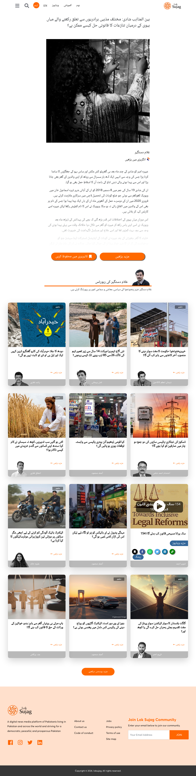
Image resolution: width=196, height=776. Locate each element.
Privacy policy (114, 727)
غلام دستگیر (142, 152)
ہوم (78, 5)
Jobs (108, 721)
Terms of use (113, 732)
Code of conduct (83, 732)
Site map (111, 738)
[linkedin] (164, 551)
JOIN (179, 734)
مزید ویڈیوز (178, 543)
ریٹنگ (138, 557)
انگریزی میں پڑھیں (135, 159)
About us (79, 721)
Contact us (80, 727)
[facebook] (142, 551)
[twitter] (157, 551)
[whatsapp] (149, 551)
